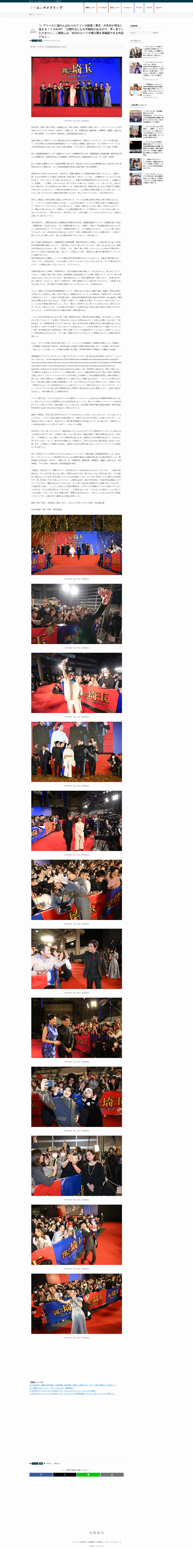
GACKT (49, 1463)
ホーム (76, 1542)
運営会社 (83, 1542)
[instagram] (94, 1532)
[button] (41, 1475)
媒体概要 (91, 1542)
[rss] (98, 1532)
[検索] (102, 1532)
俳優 (40, 40)
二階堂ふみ (56, 1463)
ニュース (34, 40)
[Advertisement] (76, 1361)
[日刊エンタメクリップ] (46, 7)
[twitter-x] (90, 1532)
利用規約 (99, 1542)
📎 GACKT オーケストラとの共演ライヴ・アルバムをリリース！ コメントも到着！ (62, 1391)
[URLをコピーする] (112, 1475)
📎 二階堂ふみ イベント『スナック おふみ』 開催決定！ (52, 1388)
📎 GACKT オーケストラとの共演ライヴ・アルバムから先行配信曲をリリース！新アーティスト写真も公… (72, 1394)
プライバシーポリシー (112, 1542)
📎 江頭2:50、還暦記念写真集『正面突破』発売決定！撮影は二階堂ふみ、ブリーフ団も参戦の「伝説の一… (72, 1385)
